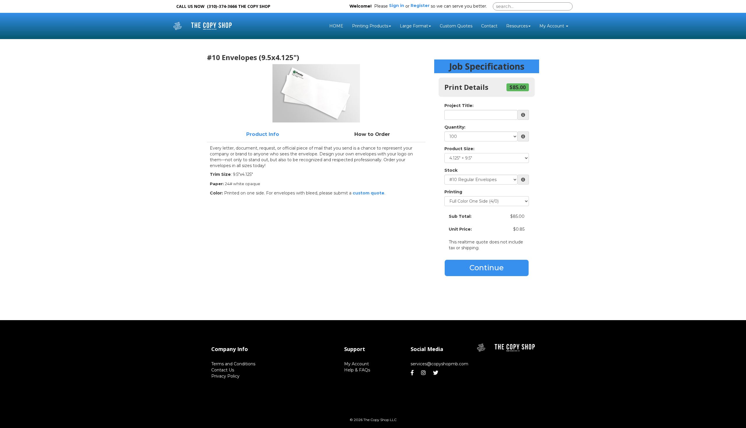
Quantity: (454, 127)
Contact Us (222, 370)
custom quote (368, 193)
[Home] (506, 347)
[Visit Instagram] (424, 373)
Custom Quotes (456, 26)
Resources (517, 26)
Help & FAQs (357, 370)
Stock (451, 170)
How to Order (372, 134)
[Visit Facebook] (413, 373)
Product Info (262, 134)
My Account (356, 363)
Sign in (396, 5)
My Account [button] (552, 26)
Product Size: (459, 148)
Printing (453, 191)
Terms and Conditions (233, 363)
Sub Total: (460, 216)
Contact (489, 26)
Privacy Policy (225, 376)
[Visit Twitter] (436, 373)
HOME (336, 26)
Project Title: (459, 105)
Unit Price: (460, 229)
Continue (486, 267)
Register (420, 5)
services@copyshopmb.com (439, 363)
